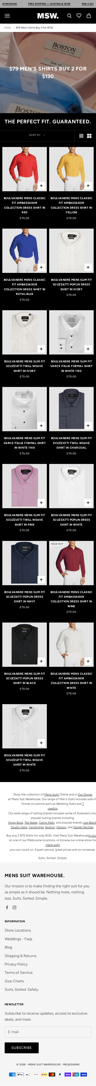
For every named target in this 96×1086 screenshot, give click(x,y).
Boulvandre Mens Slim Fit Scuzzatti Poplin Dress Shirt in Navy (24, 597)
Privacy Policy (16, 964)
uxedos (53, 808)
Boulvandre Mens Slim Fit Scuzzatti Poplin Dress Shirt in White (71, 520)
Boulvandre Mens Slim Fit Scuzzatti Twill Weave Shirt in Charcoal (71, 443)
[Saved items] (79, 15)
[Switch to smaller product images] (89, 136)
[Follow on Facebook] (7, 907)
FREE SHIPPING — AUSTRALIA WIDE (45, 3)
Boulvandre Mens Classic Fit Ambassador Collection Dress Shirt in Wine (71, 599)
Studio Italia (19, 827)
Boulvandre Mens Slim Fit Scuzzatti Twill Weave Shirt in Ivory (24, 366)
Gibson (61, 827)
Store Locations (18, 930)
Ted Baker (31, 822)
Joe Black (89, 822)
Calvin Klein (47, 822)
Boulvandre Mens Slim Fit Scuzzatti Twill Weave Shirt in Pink (24, 520)
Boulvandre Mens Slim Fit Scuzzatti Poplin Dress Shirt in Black (24, 678)
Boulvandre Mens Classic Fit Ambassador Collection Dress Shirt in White (71, 681)
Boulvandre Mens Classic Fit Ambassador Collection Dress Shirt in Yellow (71, 205)
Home (7, 27)
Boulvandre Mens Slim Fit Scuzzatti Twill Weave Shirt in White (24, 760)
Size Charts (14, 981)
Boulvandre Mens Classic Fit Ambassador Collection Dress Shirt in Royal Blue (24, 287)
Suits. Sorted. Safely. (22, 989)
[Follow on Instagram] (14, 907)
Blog (8, 947)
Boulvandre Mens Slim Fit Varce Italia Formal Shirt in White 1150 (71, 366)
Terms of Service (19, 972)
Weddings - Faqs (18, 939)
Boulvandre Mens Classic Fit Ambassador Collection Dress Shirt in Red (24, 205)
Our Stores (85, 794)
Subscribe (21, 1048)
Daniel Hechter (83, 827)
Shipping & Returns (20, 956)
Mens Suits (51, 794)
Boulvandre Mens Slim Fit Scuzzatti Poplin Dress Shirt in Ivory (71, 284)
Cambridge (36, 827)
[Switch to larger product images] (81, 136)
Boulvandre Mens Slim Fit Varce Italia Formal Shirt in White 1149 (24, 443)
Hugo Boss (15, 822)
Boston (50, 827)
